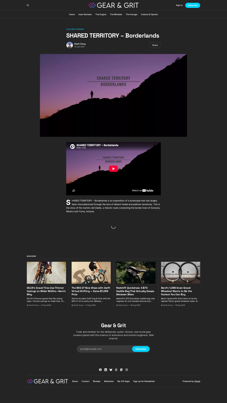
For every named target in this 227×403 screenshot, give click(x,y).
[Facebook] (100, 369)
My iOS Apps (123, 381)
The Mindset (116, 14)
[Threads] (116, 369)
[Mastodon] (121, 369)
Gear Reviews (85, 14)
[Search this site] (28, 5)
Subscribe (192, 5)
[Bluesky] (111, 369)
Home (72, 14)
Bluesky (96, 381)
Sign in (179, 5)
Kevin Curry (80, 43)
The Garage (131, 14)
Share (155, 45)
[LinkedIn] (105, 369)
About (75, 381)
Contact (85, 381)
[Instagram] (126, 369)
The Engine (100, 14)
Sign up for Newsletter (144, 381)
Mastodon (109, 381)
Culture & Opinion (149, 14)
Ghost (197, 381)
